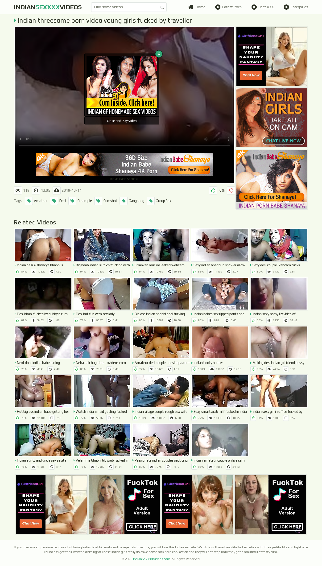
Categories (299, 7)
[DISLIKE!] (231, 190)
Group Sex (163, 201)
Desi (62, 201)
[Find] (162, 7)
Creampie (85, 201)
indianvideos (48, 7)
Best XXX (266, 7)
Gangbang (136, 201)
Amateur (41, 201)
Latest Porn (232, 7)
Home (200, 7)
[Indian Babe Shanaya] (271, 179)
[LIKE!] (213, 190)
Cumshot (110, 201)
